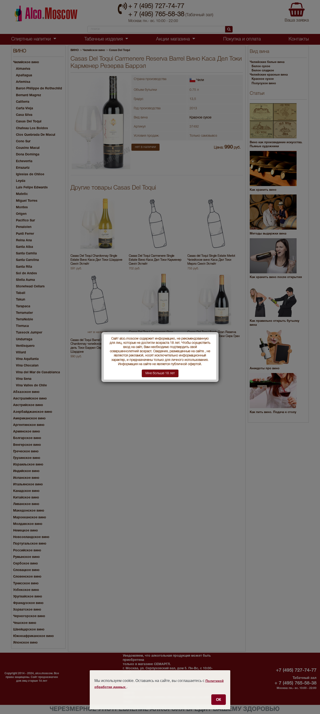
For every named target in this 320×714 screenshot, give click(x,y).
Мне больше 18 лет (160, 373)
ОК (218, 699)
